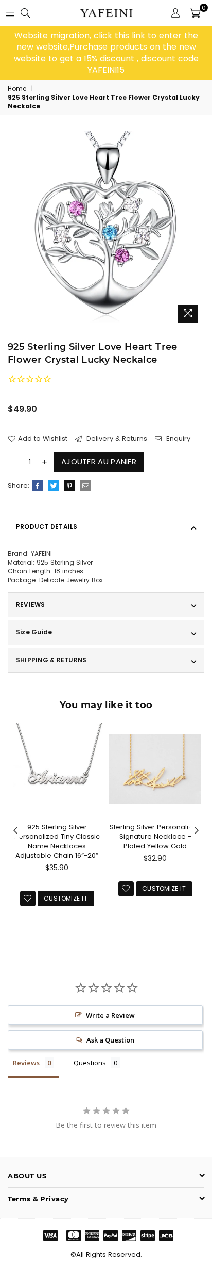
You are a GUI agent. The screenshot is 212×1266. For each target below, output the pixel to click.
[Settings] (175, 13)
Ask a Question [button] (110, 1040)
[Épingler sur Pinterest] (69, 485)
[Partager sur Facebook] (37, 485)
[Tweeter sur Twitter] (53, 485)
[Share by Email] (85, 485)
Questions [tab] (90, 1062)
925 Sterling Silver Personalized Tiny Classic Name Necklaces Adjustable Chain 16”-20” (57, 841)
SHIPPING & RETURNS (51, 659)
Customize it (65, 898)
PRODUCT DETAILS (47, 526)
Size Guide (34, 632)
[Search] (25, 13)
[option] (106, 53)
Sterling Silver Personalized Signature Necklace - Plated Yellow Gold (155, 836)
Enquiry (177, 438)
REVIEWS (30, 604)
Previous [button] (15, 831)
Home (17, 89)
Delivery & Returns (115, 438)
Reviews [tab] (26, 1062)
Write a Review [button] (110, 1015)
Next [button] (196, 831)
